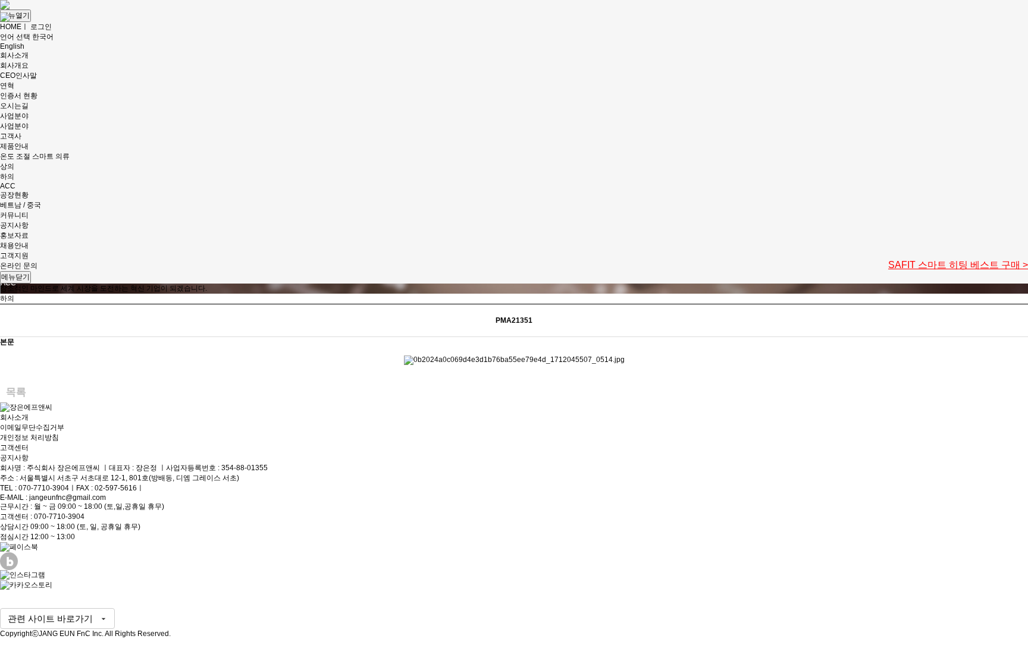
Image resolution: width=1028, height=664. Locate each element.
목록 (16, 392)
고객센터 (14, 447)
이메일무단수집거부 (32, 427)
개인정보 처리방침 (29, 437)
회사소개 (14, 417)
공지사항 (14, 458)
